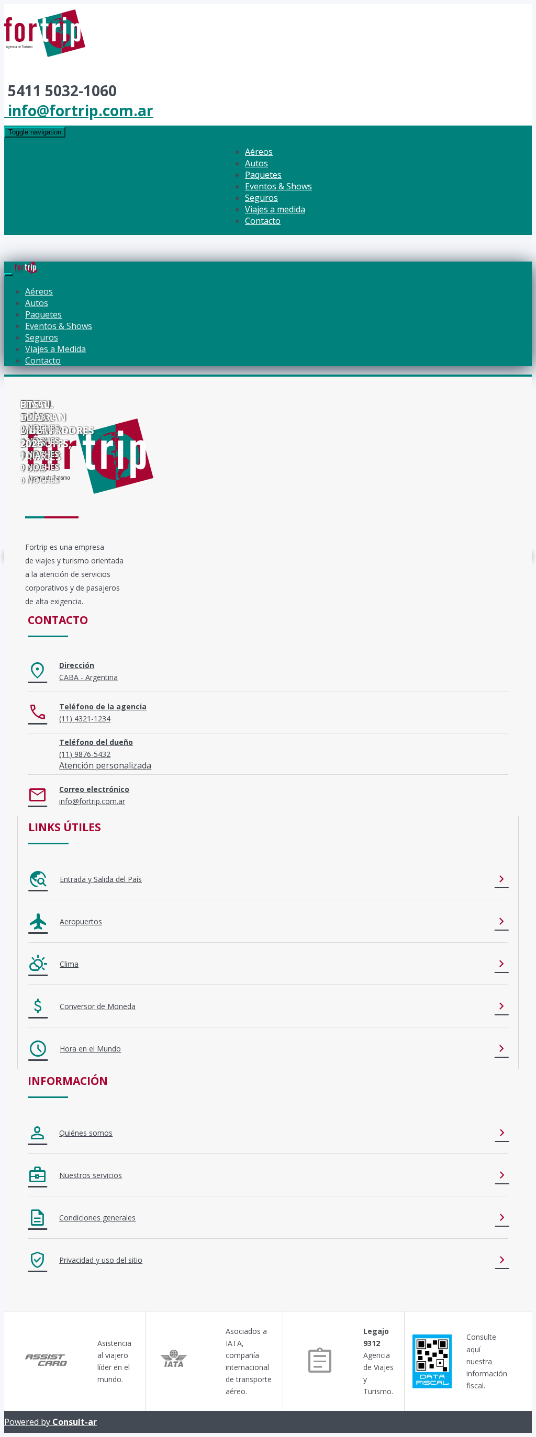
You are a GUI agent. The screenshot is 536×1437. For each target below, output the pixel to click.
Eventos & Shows (278, 186)
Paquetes (263, 174)
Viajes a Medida (55, 349)
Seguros (261, 197)
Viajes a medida (275, 209)
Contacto (263, 221)
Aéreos (259, 151)
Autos (256, 163)
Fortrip (81, 131)
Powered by (50, 1422)
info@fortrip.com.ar (78, 110)
